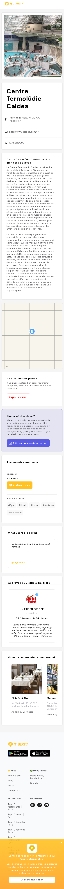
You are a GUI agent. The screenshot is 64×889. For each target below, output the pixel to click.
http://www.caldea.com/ (23, 131)
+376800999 (17, 142)
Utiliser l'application (32, 879)
